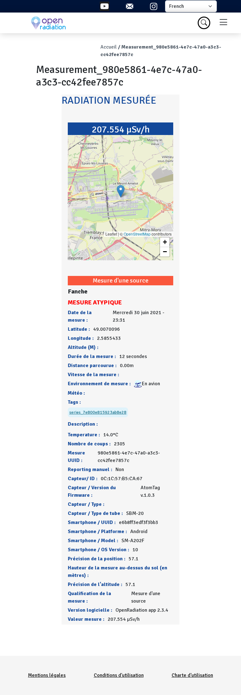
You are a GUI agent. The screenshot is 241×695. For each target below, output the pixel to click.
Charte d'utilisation (192, 675)
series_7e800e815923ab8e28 (97, 412)
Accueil (108, 47)
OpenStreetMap (137, 233)
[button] (121, 191)
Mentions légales (47, 675)
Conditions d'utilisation (119, 675)
